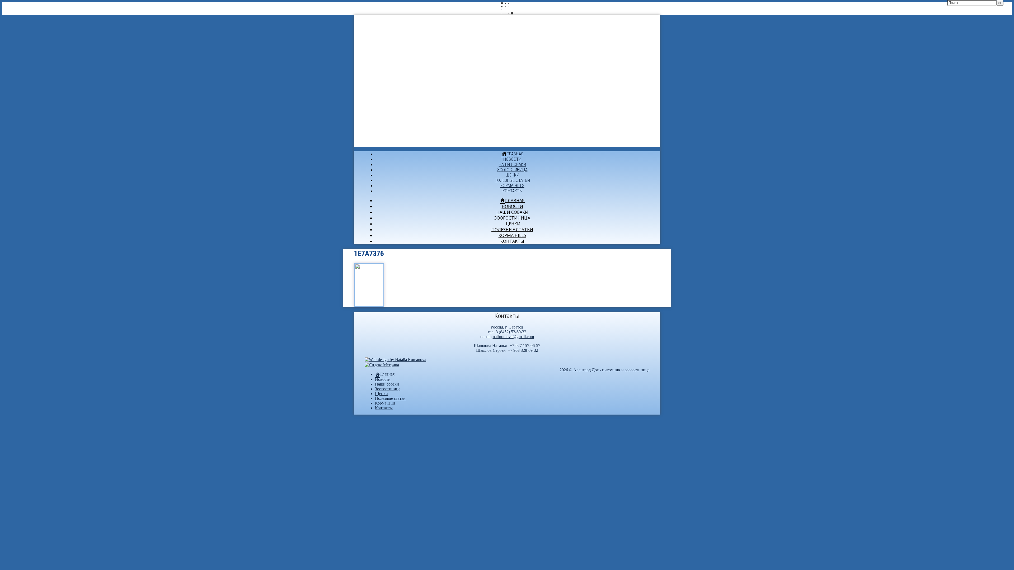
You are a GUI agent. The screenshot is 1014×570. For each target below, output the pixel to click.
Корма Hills (512, 185)
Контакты (512, 190)
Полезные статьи (512, 180)
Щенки (512, 175)
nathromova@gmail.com (513, 336)
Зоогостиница (512, 169)
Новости (512, 159)
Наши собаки (512, 164)
